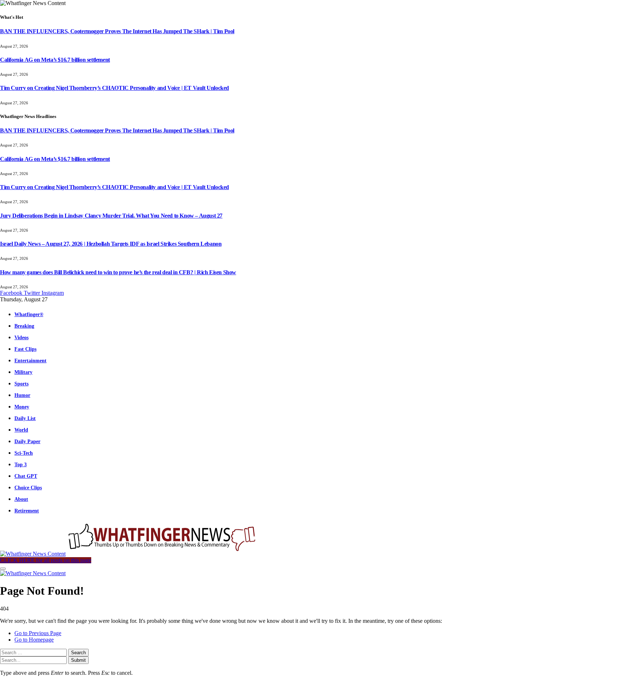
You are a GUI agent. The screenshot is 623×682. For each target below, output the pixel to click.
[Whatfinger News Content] (129, 554)
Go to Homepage (34, 640)
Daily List (25, 418)
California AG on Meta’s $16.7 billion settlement (55, 60)
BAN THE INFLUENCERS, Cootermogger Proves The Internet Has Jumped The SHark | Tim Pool (117, 31)
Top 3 (20, 464)
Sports (21, 383)
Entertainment (30, 360)
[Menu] (3, 569)
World (21, 430)
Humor (22, 395)
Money (21, 407)
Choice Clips (28, 487)
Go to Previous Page (37, 633)
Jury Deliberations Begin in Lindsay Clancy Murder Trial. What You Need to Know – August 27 (111, 216)
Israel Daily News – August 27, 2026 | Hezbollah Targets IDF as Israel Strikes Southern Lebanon (110, 244)
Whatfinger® (28, 314)
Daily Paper (27, 441)
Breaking (24, 326)
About (21, 499)
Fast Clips (25, 349)
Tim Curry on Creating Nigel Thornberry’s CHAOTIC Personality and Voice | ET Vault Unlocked (114, 88)
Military (23, 372)
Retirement (26, 510)
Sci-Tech (23, 453)
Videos (21, 337)
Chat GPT (25, 476)
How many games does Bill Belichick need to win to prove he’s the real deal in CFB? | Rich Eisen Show (118, 272)
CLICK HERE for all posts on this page (45, 560)
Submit (78, 660)
